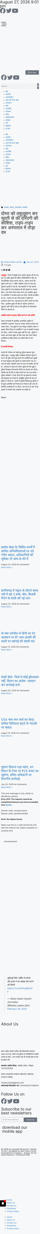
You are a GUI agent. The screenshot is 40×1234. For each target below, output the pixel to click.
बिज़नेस (8, 126)
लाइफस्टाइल (10, 117)
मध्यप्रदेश (18, 207)
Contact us (11, 1205)
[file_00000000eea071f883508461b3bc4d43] (20, 458)
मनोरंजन (8, 103)
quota (8, 805)
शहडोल (25, 207)
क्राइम (8, 120)
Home (9, 1200)
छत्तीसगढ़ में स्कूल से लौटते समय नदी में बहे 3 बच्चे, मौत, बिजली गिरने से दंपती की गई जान (19, 594)
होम (7, 91)
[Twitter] (9, 10)
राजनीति (8, 109)
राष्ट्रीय (8, 94)
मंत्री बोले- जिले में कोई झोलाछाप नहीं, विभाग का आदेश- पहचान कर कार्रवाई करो (20, 681)
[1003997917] (20, 862)
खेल (7, 106)
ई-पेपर (8, 128)
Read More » (6, 567)
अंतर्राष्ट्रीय (9, 97)
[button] (2, 270)
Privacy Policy (13, 1211)
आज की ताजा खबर (12, 100)
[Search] (38, 86)
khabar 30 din (30, 1153)
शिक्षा (7, 114)
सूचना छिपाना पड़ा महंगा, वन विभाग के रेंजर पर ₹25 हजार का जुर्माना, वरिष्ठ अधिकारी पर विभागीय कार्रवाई (20, 773)
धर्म (7, 123)
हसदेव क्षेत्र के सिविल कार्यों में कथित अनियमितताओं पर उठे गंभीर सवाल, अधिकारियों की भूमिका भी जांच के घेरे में (18, 553)
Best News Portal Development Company (18, 1152)
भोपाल (12, 207)
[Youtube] (15, 10)
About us (11, 1203)
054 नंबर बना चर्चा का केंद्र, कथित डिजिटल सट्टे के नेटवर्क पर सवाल (19, 723)
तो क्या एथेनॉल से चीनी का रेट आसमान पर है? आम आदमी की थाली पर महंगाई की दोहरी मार (18, 637)
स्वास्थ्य (8, 111)
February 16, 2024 (17, 1008)
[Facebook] (3, 10)
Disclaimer (11, 1208)
